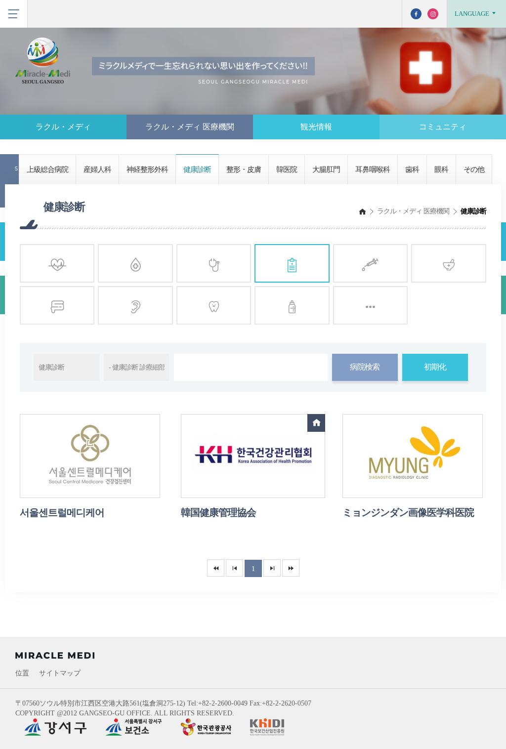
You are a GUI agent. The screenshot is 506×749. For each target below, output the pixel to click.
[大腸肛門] (57, 305)
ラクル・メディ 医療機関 (189, 127)
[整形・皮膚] (370, 263)
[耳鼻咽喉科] (135, 305)
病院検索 (365, 367)
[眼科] (291, 305)
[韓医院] (448, 263)
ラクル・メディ (63, 127)
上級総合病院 (47, 169)
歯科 (412, 169)
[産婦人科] (135, 263)
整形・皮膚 (243, 169)
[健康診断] (291, 263)
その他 (474, 169)
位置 (22, 673)
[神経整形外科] (213, 263)
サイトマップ (60, 673)
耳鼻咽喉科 (372, 169)
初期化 (435, 367)
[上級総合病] (57, 263)
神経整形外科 (147, 169)
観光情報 (316, 127)
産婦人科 (97, 169)
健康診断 (197, 169)
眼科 (441, 169)
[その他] (370, 305)
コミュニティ (442, 127)
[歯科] (213, 305)
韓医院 (286, 169)
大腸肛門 (326, 169)
